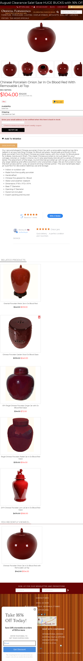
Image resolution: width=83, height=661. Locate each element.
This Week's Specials (19, 18)
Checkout (61, 7)
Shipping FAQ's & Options (53, 637)
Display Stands (41, 15)
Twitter (42, 614)
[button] (35, 609)
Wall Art (64, 15)
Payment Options (50, 640)
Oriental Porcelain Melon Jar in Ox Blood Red (21, 303)
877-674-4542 (23, 7)
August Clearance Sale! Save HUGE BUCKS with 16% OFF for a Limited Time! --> (41, 3)
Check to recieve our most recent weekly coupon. (23, 126)
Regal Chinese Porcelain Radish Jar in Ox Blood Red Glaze (20, 458)
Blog (52, 7)
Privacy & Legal (49, 643)
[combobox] (71, 12)
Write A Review (55, 216)
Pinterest (45, 614)
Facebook (39, 614)
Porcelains (17, 15)
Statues (5, 18)
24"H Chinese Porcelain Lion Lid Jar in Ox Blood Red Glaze (20, 509)
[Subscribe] (68, 590)
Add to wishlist (12, 139)
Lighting (28, 15)
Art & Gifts (54, 15)
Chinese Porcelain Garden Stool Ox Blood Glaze (20, 355)
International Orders (52, 634)
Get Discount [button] (20, 649)
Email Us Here (42, 603)
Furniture (6, 15)
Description (8, 146)
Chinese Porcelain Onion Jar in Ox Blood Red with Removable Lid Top (22, 567)
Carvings (73, 15)
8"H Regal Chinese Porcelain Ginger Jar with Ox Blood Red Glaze (21, 407)
